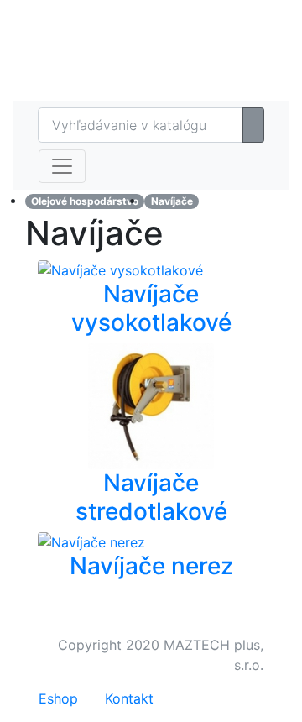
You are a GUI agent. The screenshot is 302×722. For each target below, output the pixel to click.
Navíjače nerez (151, 566)
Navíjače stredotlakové (151, 497)
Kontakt (129, 698)
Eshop (216, 16)
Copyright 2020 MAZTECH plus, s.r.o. (160, 654)
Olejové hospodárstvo (84, 201)
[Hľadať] (253, 125)
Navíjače (172, 201)
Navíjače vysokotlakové (151, 308)
